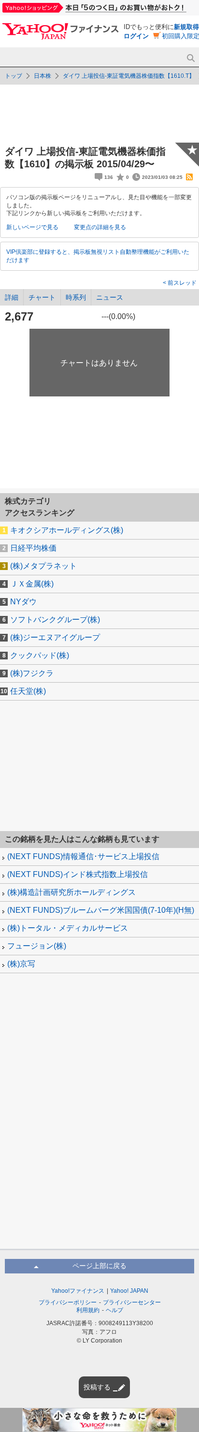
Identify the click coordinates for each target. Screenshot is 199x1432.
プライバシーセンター (132, 1302)
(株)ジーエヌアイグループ (55, 637)
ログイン (136, 36)
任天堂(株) (28, 691)
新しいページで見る (32, 227)
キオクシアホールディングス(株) (66, 530)
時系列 (76, 297)
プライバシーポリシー (68, 1302)
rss (189, 177)
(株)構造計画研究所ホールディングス (71, 892)
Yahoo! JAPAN (129, 1290)
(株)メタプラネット (43, 566)
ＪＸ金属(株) (32, 584)
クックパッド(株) (39, 655)
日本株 (42, 76)
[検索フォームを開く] (191, 58)
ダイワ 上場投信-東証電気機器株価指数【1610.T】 (129, 76)
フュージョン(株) (36, 946)
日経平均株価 (33, 548)
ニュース (109, 297)
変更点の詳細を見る (100, 227)
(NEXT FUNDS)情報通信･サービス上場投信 (83, 856)
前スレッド (181, 282)
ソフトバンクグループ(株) (55, 619)
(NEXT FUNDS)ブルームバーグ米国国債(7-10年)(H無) (100, 910)
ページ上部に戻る (99, 1266)
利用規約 (88, 1310)
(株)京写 (21, 964)
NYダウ (23, 602)
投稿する (97, 1387)
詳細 (11, 297)
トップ (13, 76)
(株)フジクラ (32, 673)
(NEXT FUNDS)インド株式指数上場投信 (77, 874)
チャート (42, 297)
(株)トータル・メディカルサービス (67, 928)
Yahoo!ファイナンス (77, 1290)
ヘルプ (114, 1310)
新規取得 (186, 26)
